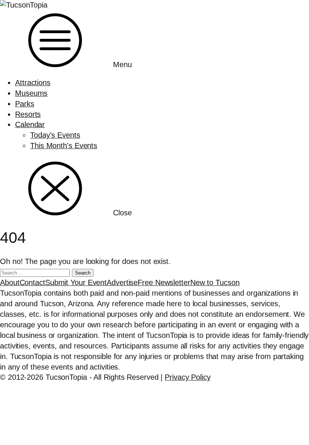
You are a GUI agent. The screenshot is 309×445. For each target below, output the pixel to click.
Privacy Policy (188, 377)
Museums (31, 93)
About (10, 282)
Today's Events (55, 135)
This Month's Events (63, 145)
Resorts (28, 114)
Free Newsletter (164, 282)
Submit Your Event (76, 282)
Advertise (122, 282)
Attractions (32, 82)
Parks (24, 104)
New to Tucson (215, 282)
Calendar (30, 124)
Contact (32, 282)
